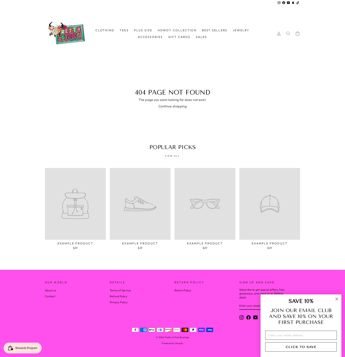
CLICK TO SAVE (301, 347)
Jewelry (241, 30)
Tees (124, 30)
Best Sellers (214, 30)
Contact (50, 296)
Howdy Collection (177, 30)
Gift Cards (179, 37)
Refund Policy (118, 296)
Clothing (104, 30)
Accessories (150, 37)
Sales (201, 37)
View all (172, 155)
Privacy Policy (119, 302)
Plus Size (143, 30)
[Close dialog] (337, 299)
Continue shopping (172, 106)
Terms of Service (120, 290)
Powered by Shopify (172, 343)
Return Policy (182, 290)
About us (50, 290)
